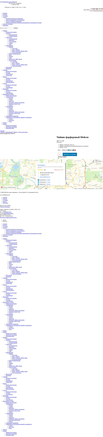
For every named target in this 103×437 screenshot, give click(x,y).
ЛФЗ (10, 44)
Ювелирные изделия (8, 94)
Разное (11, 105)
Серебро (5, 70)
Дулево (11, 43)
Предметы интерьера (11, 127)
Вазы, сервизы (16, 49)
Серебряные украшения (12, 116)
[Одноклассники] (71, 150)
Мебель (5, 122)
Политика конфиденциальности (8, 217)
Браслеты (11, 101)
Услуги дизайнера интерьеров (13, 21)
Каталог (5, 14)
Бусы (10, 121)
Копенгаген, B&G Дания (15, 59)
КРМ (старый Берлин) (14, 53)
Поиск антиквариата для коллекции (15, 20)
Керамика (8, 68)
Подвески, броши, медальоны (16, 102)
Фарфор (5, 30)
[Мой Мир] (73, 150)
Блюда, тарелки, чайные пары (19, 51)
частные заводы (13, 36)
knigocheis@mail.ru (98, 10)
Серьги (11, 99)
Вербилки (11, 40)
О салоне (5, 16)
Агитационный (13, 39)
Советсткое (9, 75)
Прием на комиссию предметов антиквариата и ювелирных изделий (23, 22)
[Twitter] (70, 150)
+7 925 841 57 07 (96, 9)
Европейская (9, 80)
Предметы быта (10, 128)
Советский (9, 37)
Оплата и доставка (8, 24)
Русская (8, 79)
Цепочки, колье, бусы (14, 104)
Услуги (5, 17)
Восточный (9, 67)
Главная (5, 13)
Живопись (5, 89)
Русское (8, 72)
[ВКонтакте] (68, 150)
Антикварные (9, 97)
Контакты (5, 25)
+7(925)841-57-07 (7, 212)
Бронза (5, 76)
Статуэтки (14, 48)
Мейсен (11, 47)
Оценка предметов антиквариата (14, 18)
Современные (9, 106)
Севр (10, 57)
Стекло (5, 83)
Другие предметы (16, 52)
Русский (8, 33)
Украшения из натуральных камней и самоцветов (19, 117)
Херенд (11, 56)
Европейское (9, 74)
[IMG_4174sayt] (0, 136)
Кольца (11, 98)
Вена (10, 55)
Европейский (9, 45)
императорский (13, 34)
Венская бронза (10, 82)
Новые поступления (11, 32)
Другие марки (12, 41)
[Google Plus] (75, 150)
